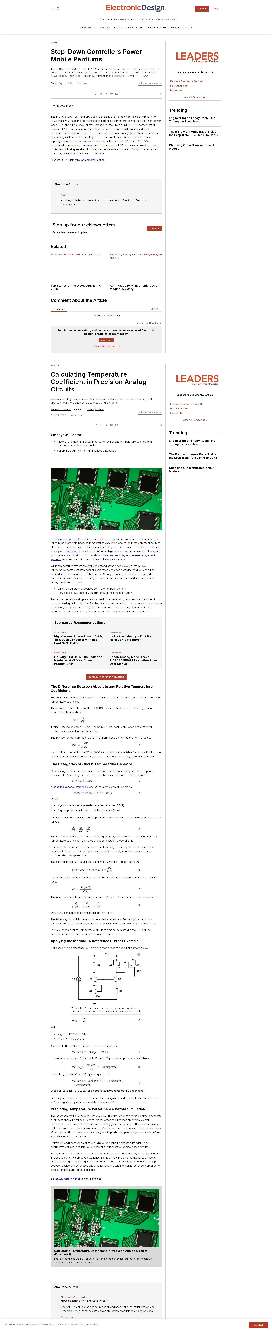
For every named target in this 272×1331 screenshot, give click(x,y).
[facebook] (96, 93)
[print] (160, 93)
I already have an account (106, 346)
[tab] (59, 309)
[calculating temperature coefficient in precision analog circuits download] (106, 1218)
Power (54, 43)
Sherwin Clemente (61, 409)
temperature (73, 551)
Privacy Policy (92, 1324)
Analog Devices (95, 409)
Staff (53, 83)
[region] (106, 316)
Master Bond (177, 85)
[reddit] (111, 93)
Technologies (87, 28)
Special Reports (157, 28)
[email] (116, 93)
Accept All (258, 1325)
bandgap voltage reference (69, 786)
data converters (103, 555)
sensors (119, 555)
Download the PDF (68, 1179)
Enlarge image (64, 105)
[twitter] (106, 93)
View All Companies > (195, 97)
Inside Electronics (182, 28)
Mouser (174, 90)
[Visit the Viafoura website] (155, 323)
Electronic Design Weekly (129, 28)
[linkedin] (101, 93)
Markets (105, 28)
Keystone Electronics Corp (184, 81)
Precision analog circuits (65, 539)
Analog (55, 365)
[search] (58, 9)
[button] (53, 9)
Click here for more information (86, 159)
